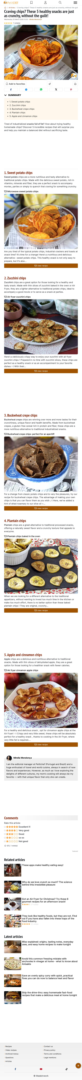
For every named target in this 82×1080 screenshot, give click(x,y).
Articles (8, 1061)
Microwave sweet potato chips (22, 191)
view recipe (42, 266)
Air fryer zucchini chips (19, 297)
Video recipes (11, 1050)
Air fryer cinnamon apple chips (22, 670)
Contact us (48, 1046)
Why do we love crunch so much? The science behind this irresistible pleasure (47, 883)
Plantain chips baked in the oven (23, 536)
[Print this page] (75, 84)
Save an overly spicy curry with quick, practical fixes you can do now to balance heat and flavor (48, 977)
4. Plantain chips (17, 112)
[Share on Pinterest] (71, 89)
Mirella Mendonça (35, 19)
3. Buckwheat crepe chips (22, 109)
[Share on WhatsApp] (41, 89)
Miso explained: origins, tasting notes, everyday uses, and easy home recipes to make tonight (47, 943)
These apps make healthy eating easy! (42, 865)
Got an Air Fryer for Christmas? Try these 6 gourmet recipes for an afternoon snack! (45, 900)
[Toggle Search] (60, 2)
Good (21, 834)
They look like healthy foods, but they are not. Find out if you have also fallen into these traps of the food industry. (49, 919)
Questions (9, 1058)
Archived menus (11, 1054)
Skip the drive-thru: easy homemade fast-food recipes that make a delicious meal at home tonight (49, 994)
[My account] (45, 2)
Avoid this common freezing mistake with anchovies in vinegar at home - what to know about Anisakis (50, 961)
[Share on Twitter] (56, 89)
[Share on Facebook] (11, 89)
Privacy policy (49, 1050)
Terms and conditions (52, 1054)
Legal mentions (50, 1058)
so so (21, 837)
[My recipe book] (31, 2)
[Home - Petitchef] (5, 7)
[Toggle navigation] (75, 2)
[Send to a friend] (49, 84)
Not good (23, 841)
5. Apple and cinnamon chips (23, 116)
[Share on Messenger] (26, 89)
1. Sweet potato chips (20, 101)
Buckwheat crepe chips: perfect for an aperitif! (30, 434)
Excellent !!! (24, 827)
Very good (23, 830)
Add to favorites (16, 84)
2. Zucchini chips (18, 105)
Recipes (8, 1046)
